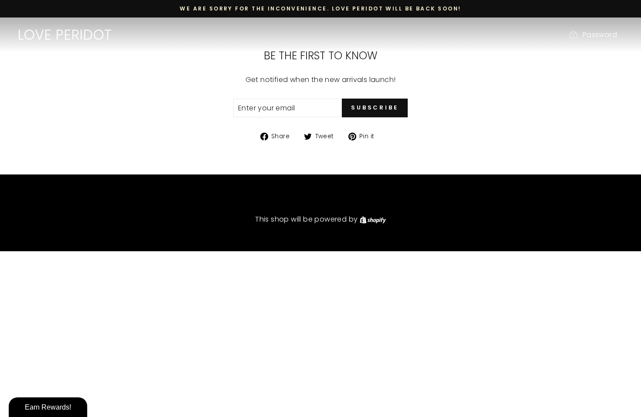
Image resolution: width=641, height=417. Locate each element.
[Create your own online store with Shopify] (373, 219)
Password (600, 35)
